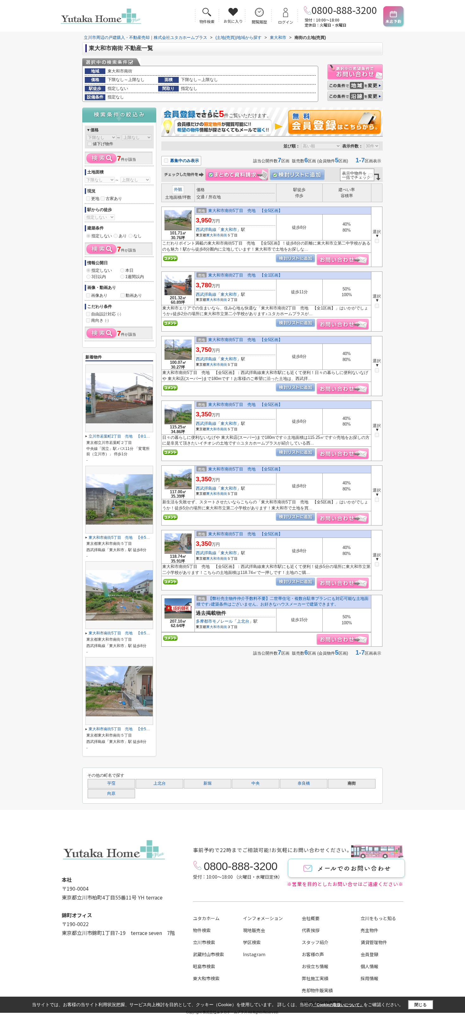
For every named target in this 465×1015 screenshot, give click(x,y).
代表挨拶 (310, 930)
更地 (95, 198)
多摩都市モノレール (214, 621)
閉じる (420, 1004)
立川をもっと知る (378, 918)
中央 (255, 783)
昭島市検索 (204, 966)
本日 (129, 270)
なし (137, 236)
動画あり (134, 295)
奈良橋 (304, 783)
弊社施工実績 (315, 978)
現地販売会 (254, 930)
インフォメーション (263, 918)
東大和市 (228, 229)
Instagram (254, 954)
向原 (111, 793)
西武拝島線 (206, 229)
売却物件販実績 (317, 990)
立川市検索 (204, 942)
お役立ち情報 (315, 966)
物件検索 (202, 930)
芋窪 (111, 783)
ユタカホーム (206, 918)
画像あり (99, 295)
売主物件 (369, 930)
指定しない (101, 236)
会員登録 (369, 954)
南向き (100, 320)
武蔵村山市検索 (208, 954)
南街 (223, 235)
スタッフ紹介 (315, 942)
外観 (178, 189)
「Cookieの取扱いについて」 (338, 1005)
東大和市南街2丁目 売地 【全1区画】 (245, 275)
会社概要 (310, 918)
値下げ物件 (103, 143)
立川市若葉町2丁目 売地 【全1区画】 (123, 436)
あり (123, 236)
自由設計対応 (106, 314)
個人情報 (369, 966)
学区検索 (252, 942)
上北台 (243, 621)
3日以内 (98, 276)
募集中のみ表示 (184, 160)
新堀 (207, 783)
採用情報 (369, 978)
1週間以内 (134, 276)
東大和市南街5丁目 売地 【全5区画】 (245, 210)
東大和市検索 (206, 978)
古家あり (114, 198)
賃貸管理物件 (374, 942)
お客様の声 (313, 954)
